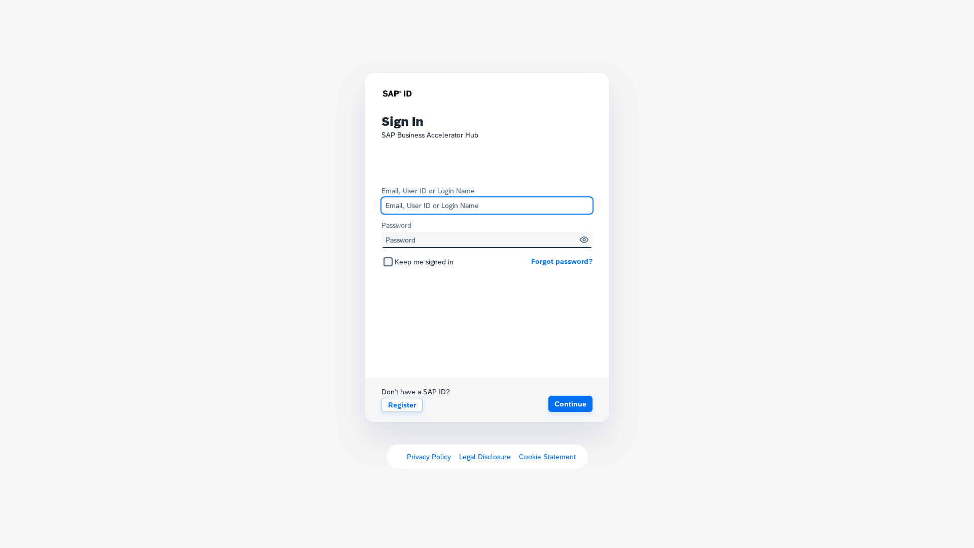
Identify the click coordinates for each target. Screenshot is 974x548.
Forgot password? (562, 261)
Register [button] (402, 405)
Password (396, 225)
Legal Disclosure (485, 457)
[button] (584, 240)
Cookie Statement (547, 457)
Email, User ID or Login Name (428, 191)
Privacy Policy (429, 457)
